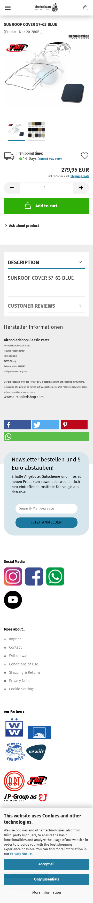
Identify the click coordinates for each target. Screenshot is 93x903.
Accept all (46, 864)
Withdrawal (18, 656)
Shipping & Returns (25, 672)
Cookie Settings (22, 689)
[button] (11, 188)
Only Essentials (46, 879)
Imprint (15, 639)
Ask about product (24, 226)
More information (46, 892)
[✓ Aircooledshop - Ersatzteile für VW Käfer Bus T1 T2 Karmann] (46, 8)
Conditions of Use (23, 664)
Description (23, 262)
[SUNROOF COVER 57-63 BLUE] (46, 73)
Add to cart (46, 206)
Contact (15, 647)
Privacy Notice (21, 854)
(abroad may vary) (50, 159)
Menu (8, 8)
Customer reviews (31, 306)
